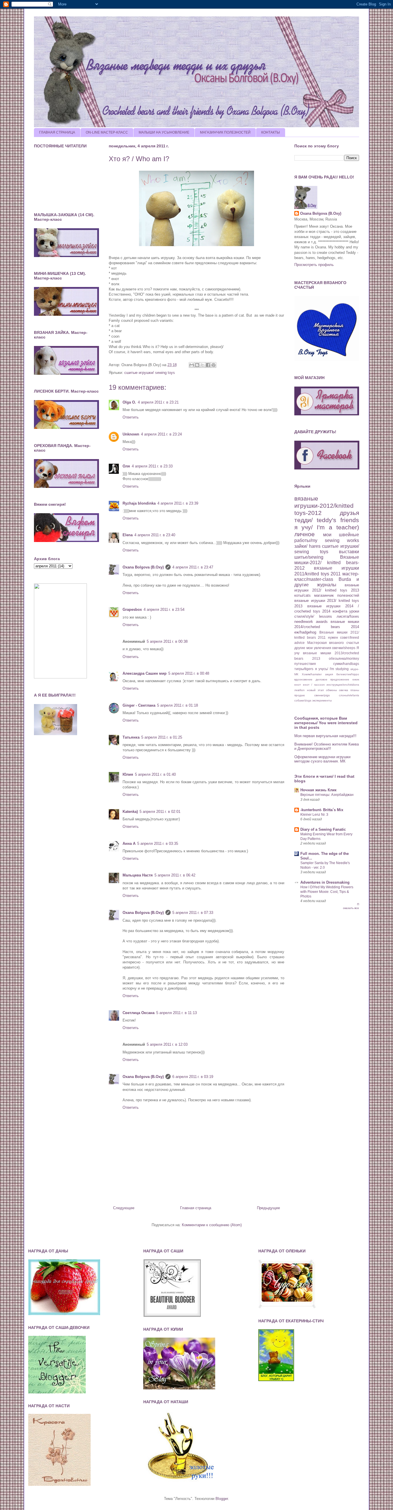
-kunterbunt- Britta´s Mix (321, 810)
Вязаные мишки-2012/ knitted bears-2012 (326, 562)
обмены (331, 690)
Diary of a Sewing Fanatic (323, 829)
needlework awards (311, 621)
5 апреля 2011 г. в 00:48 (188, 673)
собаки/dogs (302, 700)
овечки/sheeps (343, 648)
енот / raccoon (314, 684)
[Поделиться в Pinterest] (213, 365)
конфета (340, 611)
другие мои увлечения (312, 648)
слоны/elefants (349, 695)
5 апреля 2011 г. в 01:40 (155, 774)
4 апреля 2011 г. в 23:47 (192, 567)
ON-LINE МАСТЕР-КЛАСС (107, 132)
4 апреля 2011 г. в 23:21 (158, 402)
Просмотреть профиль (314, 265)
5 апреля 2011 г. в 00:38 (167, 641)
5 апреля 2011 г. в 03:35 (157, 843)
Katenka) (130, 811)
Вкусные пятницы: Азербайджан (327, 795)
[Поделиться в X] (202, 365)
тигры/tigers (303, 669)
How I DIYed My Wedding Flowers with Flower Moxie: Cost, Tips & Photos (326, 891)
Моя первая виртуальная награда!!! (325, 736)
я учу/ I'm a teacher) (326, 527)
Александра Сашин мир (145, 673)
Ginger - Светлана (139, 705)
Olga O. (129, 402)
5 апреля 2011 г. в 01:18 (177, 705)
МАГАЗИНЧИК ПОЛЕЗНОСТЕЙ (225, 132)
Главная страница (195, 1208)
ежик (355, 679)
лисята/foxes (348, 616)
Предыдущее (268, 1208)
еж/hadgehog (305, 632)
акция (329, 674)
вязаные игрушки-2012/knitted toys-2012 (324, 505)
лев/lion (299, 690)
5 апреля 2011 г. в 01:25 (161, 737)
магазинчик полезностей (336, 595)
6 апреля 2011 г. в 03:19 (192, 1077)
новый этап (315, 690)
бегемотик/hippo (347, 674)
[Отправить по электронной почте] (191, 365)
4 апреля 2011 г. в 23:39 (177, 503)
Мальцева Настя (138, 875)
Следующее (123, 1208)
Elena (128, 535)
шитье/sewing (308, 557)
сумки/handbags (346, 663)
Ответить (131, 417)
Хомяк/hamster (312, 674)
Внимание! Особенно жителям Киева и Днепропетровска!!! (326, 746)
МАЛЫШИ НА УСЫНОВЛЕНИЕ (164, 132)
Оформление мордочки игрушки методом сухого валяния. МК (322, 759)
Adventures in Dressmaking (325, 882)
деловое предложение (333, 679)
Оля (126, 466)
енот (297, 684)
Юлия (128, 774)
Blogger (221, 1498)
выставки (349, 551)
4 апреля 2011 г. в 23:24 (161, 434)
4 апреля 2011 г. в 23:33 (152, 466)
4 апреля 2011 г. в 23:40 (154, 535)
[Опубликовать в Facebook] (208, 365)
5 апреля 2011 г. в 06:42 (174, 875)
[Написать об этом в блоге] (197, 365)
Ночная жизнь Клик (318, 790)
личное (304, 534)
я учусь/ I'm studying (332, 669)
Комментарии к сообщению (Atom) (212, 1225)
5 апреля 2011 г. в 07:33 (192, 912)
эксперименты (322, 700)
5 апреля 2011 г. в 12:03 (167, 1044)
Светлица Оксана (138, 1013)
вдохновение (303, 679)
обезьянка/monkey (344, 658)
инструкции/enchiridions (343, 684)
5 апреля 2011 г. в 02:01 (160, 811)
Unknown (131, 434)
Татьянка (131, 737)
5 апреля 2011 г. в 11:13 (176, 1013)
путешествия (305, 663)
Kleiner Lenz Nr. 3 (314, 815)
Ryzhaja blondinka (139, 503)
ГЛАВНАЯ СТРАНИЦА (57, 132)
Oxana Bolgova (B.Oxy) (143, 567)
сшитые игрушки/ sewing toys (149, 372)
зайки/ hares (307, 546)
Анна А (129, 843)
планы (354, 690)
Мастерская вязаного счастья (333, 642)
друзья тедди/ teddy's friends (326, 516)
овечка (343, 690)
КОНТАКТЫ (270, 132)
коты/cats (302, 595)
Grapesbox (132, 609)
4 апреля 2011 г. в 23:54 (164, 609)
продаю (299, 695)
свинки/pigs (322, 695)
